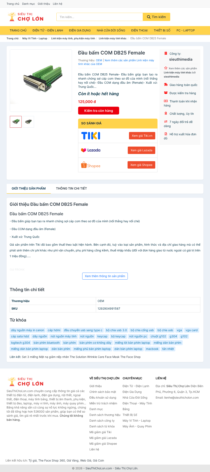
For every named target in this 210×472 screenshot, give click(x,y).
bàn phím (69, 342)
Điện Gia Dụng (80, 30)
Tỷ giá (33, 460)
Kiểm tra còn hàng (98, 111)
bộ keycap (118, 336)
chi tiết (71, 188)
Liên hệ (57, 3)
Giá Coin (98, 460)
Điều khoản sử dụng (102, 397)
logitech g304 (20, 342)
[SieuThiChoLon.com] (25, 17)
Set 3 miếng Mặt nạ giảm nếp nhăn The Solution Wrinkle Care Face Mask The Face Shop (81, 357)
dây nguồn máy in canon (27, 330)
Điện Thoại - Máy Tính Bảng (137, 406)
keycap (102, 336)
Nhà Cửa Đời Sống (111, 30)
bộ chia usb (165, 330)
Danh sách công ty (102, 420)
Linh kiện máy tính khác (113, 38)
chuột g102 (158, 336)
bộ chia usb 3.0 (116, 330)
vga (179, 330)
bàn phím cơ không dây (95, 342)
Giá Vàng (73, 460)
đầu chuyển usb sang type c (83, 330)
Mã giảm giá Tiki (100, 432)
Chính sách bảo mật (102, 391)
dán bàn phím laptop (128, 349)
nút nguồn (87, 336)
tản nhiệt (168, 349)
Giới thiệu (44, 3)
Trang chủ (13, 3)
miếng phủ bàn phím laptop (92, 349)
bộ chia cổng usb (142, 330)
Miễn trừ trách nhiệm (103, 403)
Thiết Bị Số (162, 30)
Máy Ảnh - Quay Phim (137, 426)
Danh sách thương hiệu (104, 414)
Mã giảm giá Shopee (103, 443)
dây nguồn (40, 336)
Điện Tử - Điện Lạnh (48, 30)
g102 (184, 336)
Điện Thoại (139, 30)
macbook (152, 349)
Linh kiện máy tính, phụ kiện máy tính (73, 38)
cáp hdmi (54, 330)
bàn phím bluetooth (47, 342)
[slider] (16, 122)
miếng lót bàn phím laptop (132, 342)
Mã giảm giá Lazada (103, 438)
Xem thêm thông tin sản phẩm (105, 276)
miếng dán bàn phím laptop (29, 349)
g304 (173, 336)
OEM (99, 60)
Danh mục (28, 3)
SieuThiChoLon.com (99, 468)
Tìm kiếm (158, 17)
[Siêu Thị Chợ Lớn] (27, 382)
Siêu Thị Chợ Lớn (126, 468)
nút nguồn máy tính (63, 336)
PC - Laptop (186, 30)
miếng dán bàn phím (167, 342)
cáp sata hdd (20, 336)
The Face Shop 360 (51, 460)
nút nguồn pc (138, 336)
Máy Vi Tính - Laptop (34, 38)
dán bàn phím (61, 349)
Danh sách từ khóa (102, 426)
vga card (192, 330)
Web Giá (85, 460)
